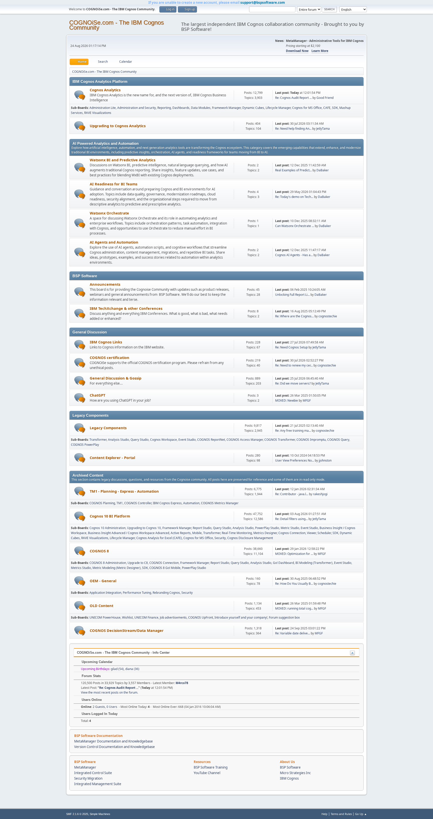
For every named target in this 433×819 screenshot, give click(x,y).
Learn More (319, 51)
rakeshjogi (320, 494)
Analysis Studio (118, 439)
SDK (335, 108)
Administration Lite (102, 108)
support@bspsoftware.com (262, 2)
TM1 (120, 503)
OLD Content (101, 605)
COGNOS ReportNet (211, 439)
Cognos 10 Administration (107, 528)
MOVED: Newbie (286, 400)
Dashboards (180, 108)
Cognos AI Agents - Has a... (294, 255)
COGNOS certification (109, 357)
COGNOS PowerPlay (85, 444)
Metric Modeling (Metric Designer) (116, 568)
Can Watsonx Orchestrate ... (294, 226)
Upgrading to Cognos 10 (144, 528)
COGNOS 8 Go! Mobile (164, 568)
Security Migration (88, 778)
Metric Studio (290, 528)
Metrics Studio (81, 568)
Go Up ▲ (361, 814)
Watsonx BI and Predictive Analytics (122, 159)
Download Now (297, 51)
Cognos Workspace (163, 439)
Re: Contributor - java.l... (291, 494)
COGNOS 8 (99, 550)
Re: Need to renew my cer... (294, 365)
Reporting (164, 108)
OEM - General (103, 580)
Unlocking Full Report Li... (292, 294)
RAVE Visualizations (97, 113)
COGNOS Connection (164, 563)
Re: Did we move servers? (293, 383)
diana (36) (132, 669)
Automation (191, 503)
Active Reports (181, 533)
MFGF (307, 400)
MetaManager (85, 767)
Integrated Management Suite (97, 784)
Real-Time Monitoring (237, 533)
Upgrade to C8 (138, 563)
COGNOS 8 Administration (107, 563)
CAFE (327, 108)
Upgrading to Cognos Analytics (118, 125)
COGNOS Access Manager (245, 439)
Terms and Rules (341, 814)
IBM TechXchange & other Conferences (126, 308)
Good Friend (325, 98)
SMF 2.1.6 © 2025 (77, 813)
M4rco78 (182, 683)
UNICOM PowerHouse (105, 617)
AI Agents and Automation (114, 242)
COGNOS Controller (137, 503)
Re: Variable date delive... (292, 633)
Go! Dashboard (283, 563)
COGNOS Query (338, 439)
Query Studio (140, 439)
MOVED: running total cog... (294, 608)
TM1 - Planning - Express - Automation (124, 491)
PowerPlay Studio (267, 528)
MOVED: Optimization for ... (294, 554)
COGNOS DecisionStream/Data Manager (127, 630)
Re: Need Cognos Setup (291, 347)
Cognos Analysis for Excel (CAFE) (159, 538)
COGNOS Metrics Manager (220, 503)
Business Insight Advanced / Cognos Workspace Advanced (128, 533)
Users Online (91, 700)
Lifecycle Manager (278, 108)
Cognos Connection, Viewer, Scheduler (304, 533)
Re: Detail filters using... (291, 519)
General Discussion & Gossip (115, 378)
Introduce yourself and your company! (240, 617)
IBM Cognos (289, 778)
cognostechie (327, 316)
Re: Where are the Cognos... (294, 316)
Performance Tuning (137, 592)
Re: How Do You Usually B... (294, 583)
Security (220, 538)
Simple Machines (100, 813)
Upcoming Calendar (97, 662)
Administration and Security (136, 108)
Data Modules (200, 108)
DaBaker (322, 170)
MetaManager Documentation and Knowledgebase (113, 741)
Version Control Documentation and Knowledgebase (114, 746)
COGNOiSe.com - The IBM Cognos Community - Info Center (123, 652)
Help (324, 814)
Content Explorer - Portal (112, 457)
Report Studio (202, 528)
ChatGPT (97, 395)
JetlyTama (323, 128)
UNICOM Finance (146, 617)
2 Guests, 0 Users (99, 707)
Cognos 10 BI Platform (110, 515)
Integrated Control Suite (93, 773)
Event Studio (187, 439)
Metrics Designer (265, 533)
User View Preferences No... (294, 460)
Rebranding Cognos (166, 592)
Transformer (97, 439)
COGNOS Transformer (279, 439)
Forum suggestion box (284, 617)
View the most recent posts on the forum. (109, 692)
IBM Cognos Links (106, 341)
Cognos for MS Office (307, 108)
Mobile (197, 533)
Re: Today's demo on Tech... (294, 197)
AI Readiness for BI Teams (113, 183)
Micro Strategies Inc (295, 773)
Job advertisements (173, 617)
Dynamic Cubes (253, 108)
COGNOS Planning (102, 503)
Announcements (105, 284)
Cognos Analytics (105, 89)
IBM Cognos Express (167, 503)
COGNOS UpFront (200, 617)
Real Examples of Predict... (293, 170)
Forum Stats (91, 676)
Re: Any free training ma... (293, 430)
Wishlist (127, 617)
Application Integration (105, 592)
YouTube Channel (207, 773)
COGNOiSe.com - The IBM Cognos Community (116, 25)
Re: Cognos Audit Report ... (293, 98)
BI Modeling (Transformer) (314, 563)
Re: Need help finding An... (293, 128)
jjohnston (325, 460)
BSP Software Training (211, 767)
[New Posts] (79, 95)
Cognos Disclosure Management (250, 538)
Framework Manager (226, 108)
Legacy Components (108, 427)
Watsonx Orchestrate (109, 212)
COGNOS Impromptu (311, 439)
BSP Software (290, 767)
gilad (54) (117, 669)
